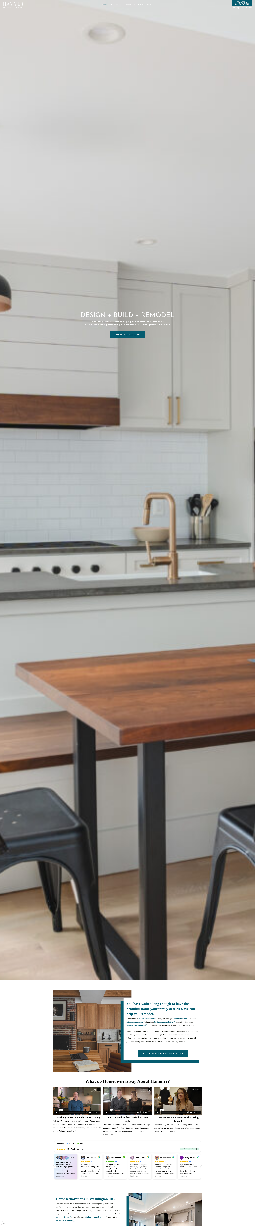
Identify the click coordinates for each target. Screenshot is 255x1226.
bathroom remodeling (163, 1022)
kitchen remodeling (135, 1022)
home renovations (147, 1018)
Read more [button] (60, 1176)
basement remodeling (136, 1025)
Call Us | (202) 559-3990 (242, 8)
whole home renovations (95, 1214)
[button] (242, 3)
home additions (180, 1018)
